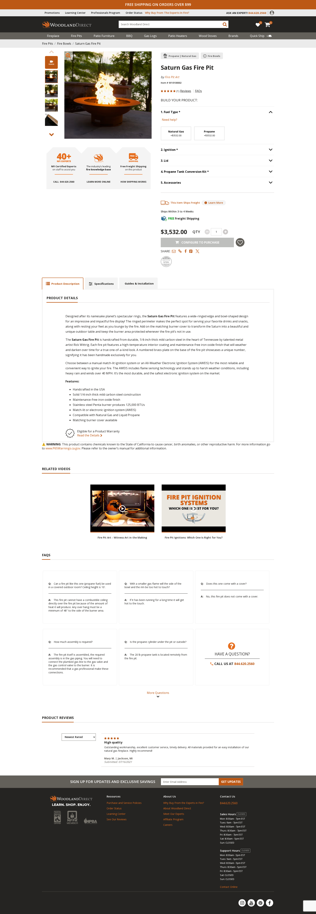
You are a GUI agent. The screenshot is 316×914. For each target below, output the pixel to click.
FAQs (198, 91)
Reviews (185, 91)
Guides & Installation (139, 283)
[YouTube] (251, 903)
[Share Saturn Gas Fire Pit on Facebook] (186, 251)
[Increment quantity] (225, 232)
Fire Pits (76, 36)
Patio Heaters (177, 36)
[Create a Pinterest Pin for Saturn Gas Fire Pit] (191, 251)
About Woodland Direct (177, 808)
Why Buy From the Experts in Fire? (183, 803)
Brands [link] (233, 36)
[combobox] (173, 24)
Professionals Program (105, 12)
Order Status (134, 12)
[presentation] (51, 76)
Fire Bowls (64, 44)
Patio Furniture (104, 36)
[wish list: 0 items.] (258, 24)
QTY (196, 231)
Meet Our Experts (173, 814)
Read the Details (88, 435)
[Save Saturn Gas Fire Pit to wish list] (240, 242)
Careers (167, 825)
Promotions (52, 12)
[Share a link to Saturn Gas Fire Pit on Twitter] (197, 251)
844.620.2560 (244, 663)
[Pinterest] (261, 903)
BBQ (129, 36)
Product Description (65, 283)
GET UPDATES (231, 782)
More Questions (158, 693)
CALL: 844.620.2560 (63, 181)
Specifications (104, 283)
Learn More (215, 202)
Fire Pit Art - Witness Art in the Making (122, 537)
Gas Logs (150, 36)
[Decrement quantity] (207, 232)
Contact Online (229, 887)
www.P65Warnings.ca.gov (63, 448)
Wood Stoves (208, 36)
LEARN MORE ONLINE (98, 181)
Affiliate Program (173, 819)
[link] (261, 35)
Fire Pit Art (172, 77)
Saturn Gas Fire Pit (88, 44)
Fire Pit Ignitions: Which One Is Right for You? (194, 537)
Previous (51, 52)
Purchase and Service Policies (124, 803)
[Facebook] (269, 903)
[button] (272, 12)
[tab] (62, 283)
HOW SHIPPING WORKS (133, 181)
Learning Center (75, 12)
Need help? (169, 120)
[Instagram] (242, 903)
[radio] (176, 133)
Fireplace (53, 36)
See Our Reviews (117, 819)
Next (51, 135)
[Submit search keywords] (225, 24)
